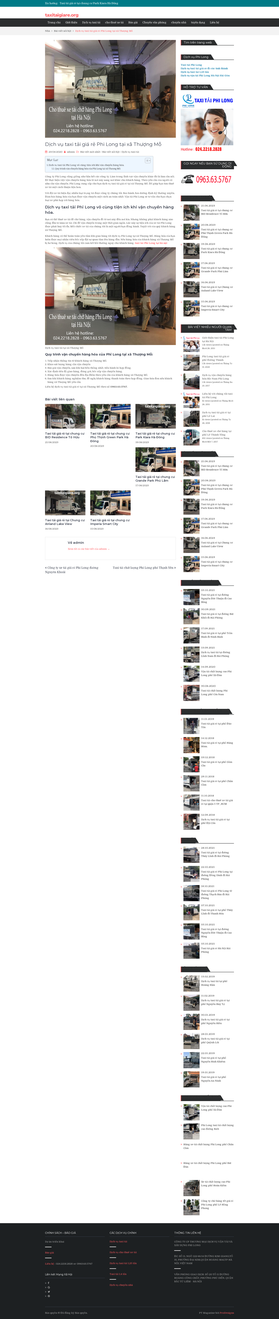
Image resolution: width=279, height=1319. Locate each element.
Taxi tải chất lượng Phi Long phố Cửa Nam (214, 692)
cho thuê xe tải (114, 22)
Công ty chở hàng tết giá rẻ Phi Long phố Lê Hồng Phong (217, 1204)
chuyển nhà (178, 22)
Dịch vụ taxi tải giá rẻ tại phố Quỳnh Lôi (215, 1040)
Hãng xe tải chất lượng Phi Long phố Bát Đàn (207, 1165)
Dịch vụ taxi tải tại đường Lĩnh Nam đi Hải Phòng (215, 654)
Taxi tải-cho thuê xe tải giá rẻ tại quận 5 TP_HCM (217, 802)
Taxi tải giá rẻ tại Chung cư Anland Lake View (65, 522)
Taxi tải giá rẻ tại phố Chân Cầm (217, 783)
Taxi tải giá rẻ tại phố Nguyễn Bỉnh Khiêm (213, 1059)
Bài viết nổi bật (110, 151)
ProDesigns (227, 1312)
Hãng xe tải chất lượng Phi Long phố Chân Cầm (208, 1146)
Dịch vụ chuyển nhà (121, 1285)
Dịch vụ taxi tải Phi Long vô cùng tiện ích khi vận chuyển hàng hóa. (86, 165)
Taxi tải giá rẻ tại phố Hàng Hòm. (217, 744)
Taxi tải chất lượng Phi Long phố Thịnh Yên (143, 567)
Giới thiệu (71, 22)
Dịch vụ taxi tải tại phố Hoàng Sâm (214, 983)
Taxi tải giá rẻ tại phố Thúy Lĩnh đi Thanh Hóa (217, 912)
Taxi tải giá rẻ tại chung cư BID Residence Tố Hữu (64, 435)
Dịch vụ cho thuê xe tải (123, 1252)
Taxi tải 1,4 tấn (118, 1274)
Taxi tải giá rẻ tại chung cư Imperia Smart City (109, 522)
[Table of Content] (148, 160)
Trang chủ (54, 22)
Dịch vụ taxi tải (91, 22)
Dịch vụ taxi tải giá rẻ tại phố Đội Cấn (215, 821)
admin (71, 151)
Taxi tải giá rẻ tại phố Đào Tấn (216, 725)
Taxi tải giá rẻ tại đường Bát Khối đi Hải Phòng (217, 616)
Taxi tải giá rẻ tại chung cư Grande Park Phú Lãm (90, 3)
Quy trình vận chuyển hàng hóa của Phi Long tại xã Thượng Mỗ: (88, 169)
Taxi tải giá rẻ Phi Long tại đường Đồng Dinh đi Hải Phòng (216, 875)
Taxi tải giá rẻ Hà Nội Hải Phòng (215, 950)
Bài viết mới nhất (90, 151)
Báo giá (133, 22)
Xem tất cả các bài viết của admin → (89, 548)
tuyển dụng (198, 22)
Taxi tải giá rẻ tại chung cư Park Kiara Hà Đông (155, 435)
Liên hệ (214, 22)
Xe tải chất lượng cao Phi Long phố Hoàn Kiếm (215, 1183)
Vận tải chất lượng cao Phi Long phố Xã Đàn (216, 673)
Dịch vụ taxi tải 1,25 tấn (123, 1263)
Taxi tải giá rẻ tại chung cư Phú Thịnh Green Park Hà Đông (109, 437)
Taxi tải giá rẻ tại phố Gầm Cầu (216, 764)
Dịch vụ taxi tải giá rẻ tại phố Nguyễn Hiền (215, 1021)
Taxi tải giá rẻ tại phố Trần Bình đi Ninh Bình (216, 635)
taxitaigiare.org (61, 15)
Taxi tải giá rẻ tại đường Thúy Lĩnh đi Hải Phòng (215, 854)
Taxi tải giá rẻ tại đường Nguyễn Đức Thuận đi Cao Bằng (216, 598)
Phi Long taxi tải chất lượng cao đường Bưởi (217, 1127)
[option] (109, 3)
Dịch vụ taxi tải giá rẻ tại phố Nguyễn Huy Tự (215, 1002)
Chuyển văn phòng (154, 22)
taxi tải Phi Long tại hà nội (150, 243)
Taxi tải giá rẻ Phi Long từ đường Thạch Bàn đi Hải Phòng (216, 894)
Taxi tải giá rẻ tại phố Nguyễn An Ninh (213, 1079)
